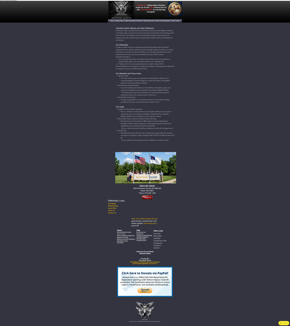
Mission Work (158, 236)
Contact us (139, 233)
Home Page (157, 233)
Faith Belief (157, 238)
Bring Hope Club (140, 232)
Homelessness (158, 243)
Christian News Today (160, 240)
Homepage (112, 203)
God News (120, 242)
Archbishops (157, 245)
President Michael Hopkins (124, 232)
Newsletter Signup (122, 241)
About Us (111, 210)
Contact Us (112, 213)
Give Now (157, 248)
